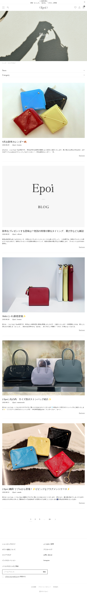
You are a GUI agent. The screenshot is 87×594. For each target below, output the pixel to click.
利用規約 (55, 587)
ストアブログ (6, 555)
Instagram (47, 560)
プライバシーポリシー (12, 576)
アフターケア (48, 549)
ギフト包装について (9, 549)
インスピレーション (9, 560)
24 (49, 519)
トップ (4, 63)
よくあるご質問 (49, 544)
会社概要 (33, 587)
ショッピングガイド (9, 544)
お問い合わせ (48, 555)
